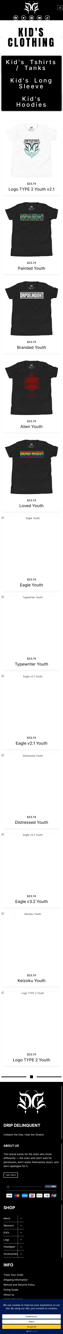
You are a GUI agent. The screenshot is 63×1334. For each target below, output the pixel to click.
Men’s (7, 1218)
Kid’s (6, 1232)
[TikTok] (47, 17)
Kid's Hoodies (31, 101)
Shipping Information (16, 1279)
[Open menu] (60, 7)
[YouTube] (39, 17)
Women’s (9, 1225)
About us (9, 1294)
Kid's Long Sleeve (31, 83)
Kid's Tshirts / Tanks (31, 64)
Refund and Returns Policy (19, 1284)
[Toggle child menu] (21, 1218)
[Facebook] (15, 17)
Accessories (11, 1253)
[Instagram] (31, 17)
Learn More (11, 1175)
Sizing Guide (11, 1289)
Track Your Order (13, 1274)
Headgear (9, 1246)
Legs (6, 1239)
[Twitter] (23, 17)
